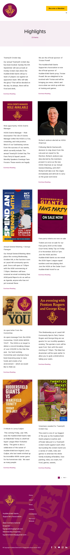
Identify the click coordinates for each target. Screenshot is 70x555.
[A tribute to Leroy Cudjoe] (17, 402)
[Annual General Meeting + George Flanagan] (17, 216)
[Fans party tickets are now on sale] (52, 212)
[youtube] (59, 547)
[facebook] (52, 547)
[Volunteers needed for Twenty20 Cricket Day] (52, 400)
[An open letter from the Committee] (17, 310)
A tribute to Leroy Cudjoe (14, 429)
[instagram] (63, 547)
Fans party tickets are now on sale (52, 239)
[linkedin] (66, 547)
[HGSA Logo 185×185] (10, 4)
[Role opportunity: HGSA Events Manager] (17, 111)
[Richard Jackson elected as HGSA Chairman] (52, 118)
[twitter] (55, 547)
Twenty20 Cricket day (12, 58)
